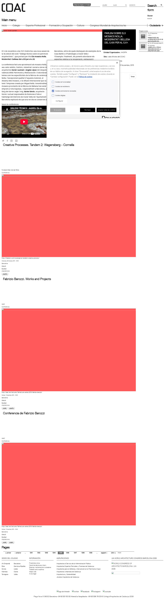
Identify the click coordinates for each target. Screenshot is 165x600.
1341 (31, 553)
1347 (75, 553)
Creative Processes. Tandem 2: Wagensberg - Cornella (38, 145)
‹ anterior (18, 553)
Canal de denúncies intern (37, 565)
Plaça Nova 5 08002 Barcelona (45, 596)
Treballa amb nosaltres (36, 569)
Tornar (133, 77)
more (119, 553)
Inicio (4, 25)
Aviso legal (32, 574)
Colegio (16, 25)
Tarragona (5, 574)
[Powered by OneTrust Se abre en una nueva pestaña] (110, 116)
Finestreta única (34, 563)
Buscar (150, 15)
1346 (67, 553)
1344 (54, 553)
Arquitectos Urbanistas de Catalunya (69, 572)
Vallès (16, 574)
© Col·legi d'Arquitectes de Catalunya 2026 (117, 596)
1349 (90, 553)
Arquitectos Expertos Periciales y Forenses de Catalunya (75, 566)
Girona (4, 569)
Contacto (132, 5)
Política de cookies (85, 76)
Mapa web (32, 572)
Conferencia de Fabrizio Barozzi (24, 413)
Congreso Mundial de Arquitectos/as (108, 25)
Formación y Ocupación (61, 25)
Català (4, 408)
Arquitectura (5, 271)
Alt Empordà (6, 564)
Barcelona (5, 263)
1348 (83, 553)
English (11, 542)
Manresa (4, 572)
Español (5, 274)
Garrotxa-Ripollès (19, 566)
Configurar (59, 101)
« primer (8, 553)
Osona (16, 572)
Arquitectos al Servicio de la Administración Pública (74, 564)
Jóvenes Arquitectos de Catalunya (68, 577)
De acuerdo (58, 110)
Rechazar (87, 110)
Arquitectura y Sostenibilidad (66, 574)
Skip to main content (82, 4)
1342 (38, 553)
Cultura (80, 25)
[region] (83, 89)
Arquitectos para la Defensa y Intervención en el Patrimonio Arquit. (79, 569)
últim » (113, 553)
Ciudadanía (155, 25)
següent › (104, 553)
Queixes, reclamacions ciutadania (40, 567)
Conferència (5, 173)
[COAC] (42, 8)
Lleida (16, 569)
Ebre (3, 566)
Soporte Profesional (35, 25)
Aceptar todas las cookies (106, 110)
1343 (46, 553)
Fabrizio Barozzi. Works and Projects (27, 279)
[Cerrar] (117, 62)
